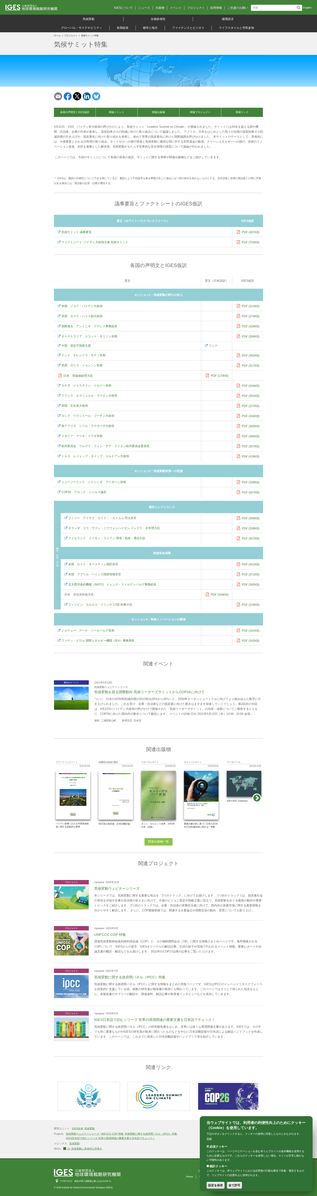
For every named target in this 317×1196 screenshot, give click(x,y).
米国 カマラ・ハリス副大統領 (82, 316)
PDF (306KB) (250, 336)
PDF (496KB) (250, 436)
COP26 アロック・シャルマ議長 (83, 492)
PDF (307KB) (250, 446)
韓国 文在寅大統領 (74, 405)
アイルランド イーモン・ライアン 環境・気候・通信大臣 (106, 538)
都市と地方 (150, 27)
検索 (299, 6)
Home (189, 1176)
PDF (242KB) (250, 640)
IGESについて (123, 7)
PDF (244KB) (250, 385)
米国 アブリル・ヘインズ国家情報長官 (94, 574)
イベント (176, 7)
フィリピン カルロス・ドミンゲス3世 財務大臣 (100, 604)
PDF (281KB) (250, 396)
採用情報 (216, 7)
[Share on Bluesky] (96, 95)
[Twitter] (77, 95)
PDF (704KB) (250, 242)
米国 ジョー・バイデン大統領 (82, 306)
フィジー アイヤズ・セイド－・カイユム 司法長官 (102, 518)
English (307, 7)
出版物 (160, 7)
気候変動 (88, 19)
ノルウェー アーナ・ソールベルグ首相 (87, 630)
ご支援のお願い (237, 7)
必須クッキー (218, 1146)
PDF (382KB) (250, 355)
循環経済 (228, 19)
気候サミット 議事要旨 (76, 232)
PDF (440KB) (250, 416)
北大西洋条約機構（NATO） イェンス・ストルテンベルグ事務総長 (112, 584)
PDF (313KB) (250, 306)
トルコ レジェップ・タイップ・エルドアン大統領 (95, 456)
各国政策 (122, 27)
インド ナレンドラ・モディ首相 (83, 355)
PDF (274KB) (250, 316)
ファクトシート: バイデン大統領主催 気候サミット (94, 242)
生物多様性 (158, 19)
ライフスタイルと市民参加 (236, 27)
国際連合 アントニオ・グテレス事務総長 (89, 326)
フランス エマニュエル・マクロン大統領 (89, 395)
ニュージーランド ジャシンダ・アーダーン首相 (93, 482)
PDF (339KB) (250, 482)
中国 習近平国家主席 (76, 345)
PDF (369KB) (250, 518)
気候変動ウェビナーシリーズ (82, 1133)
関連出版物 (158, 112)
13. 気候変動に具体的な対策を (84, 1148)
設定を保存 (215, 1185)
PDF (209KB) (219, 594)
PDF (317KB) (250, 365)
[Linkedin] (87, 95)
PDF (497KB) (250, 232)
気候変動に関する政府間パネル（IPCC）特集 (151, 1133)
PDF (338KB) (250, 528)
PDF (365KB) (250, 426)
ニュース (144, 7)
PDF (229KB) (250, 604)
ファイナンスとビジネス (188, 27)
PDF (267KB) (250, 492)
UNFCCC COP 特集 (112, 1133)
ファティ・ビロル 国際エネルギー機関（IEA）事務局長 (97, 640)
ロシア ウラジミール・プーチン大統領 (87, 415)
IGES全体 (77, 1128)
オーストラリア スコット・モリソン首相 (89, 336)
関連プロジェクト (200, 112)
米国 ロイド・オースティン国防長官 (93, 564)
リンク (213, 345)
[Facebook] (67, 95)
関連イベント (116, 112)
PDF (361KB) (250, 564)
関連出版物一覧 (158, 841)
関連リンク (242, 112)
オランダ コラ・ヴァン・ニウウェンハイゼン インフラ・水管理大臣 (114, 528)
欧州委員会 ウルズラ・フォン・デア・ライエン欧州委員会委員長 (105, 446)
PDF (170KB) (219, 375)
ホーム (57, 35)
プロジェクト (196, 7)
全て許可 (234, 1185)
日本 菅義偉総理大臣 (78, 375)
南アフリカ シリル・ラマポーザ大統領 (87, 425)
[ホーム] (43, 9)
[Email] (58, 95)
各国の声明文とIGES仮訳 (74, 112)
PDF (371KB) (250, 574)
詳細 (209, 1138)
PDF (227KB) (250, 406)
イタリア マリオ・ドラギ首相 (82, 436)
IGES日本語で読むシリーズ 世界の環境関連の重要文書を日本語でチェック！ (110, 1138)
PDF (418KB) (250, 456)
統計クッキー (218, 1166)
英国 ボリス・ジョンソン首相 (82, 365)
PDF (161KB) (250, 630)
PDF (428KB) (250, 326)
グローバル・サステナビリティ (81, 27)
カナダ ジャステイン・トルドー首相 (86, 385)
